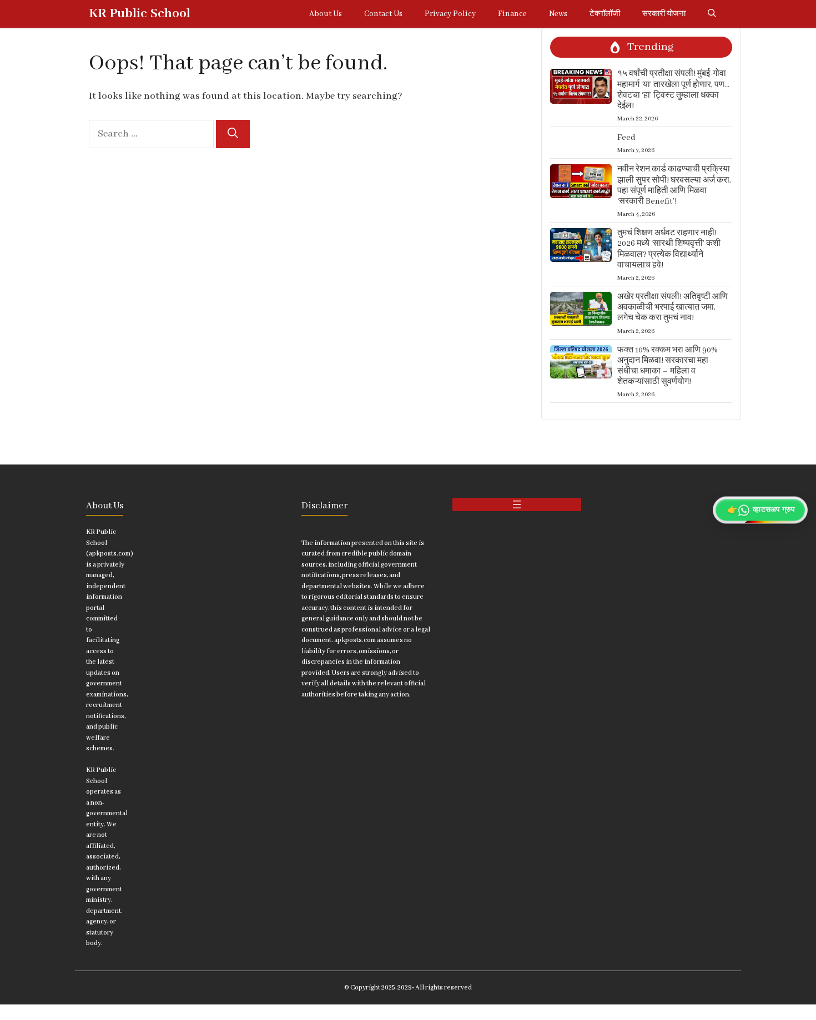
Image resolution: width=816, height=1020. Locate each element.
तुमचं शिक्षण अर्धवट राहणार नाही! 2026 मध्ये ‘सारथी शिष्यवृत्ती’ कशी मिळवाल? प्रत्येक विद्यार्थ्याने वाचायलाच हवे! (669, 249)
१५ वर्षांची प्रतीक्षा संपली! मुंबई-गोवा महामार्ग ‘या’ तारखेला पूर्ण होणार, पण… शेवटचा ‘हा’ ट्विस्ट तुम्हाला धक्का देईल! (673, 90)
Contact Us (383, 14)
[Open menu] (516, 504)
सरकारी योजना (664, 14)
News (558, 14)
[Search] (233, 134)
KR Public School (139, 14)
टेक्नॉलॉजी (605, 14)
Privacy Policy (450, 14)
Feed (626, 138)
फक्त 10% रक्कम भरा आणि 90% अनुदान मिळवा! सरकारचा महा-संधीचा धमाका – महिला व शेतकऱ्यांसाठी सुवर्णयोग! (667, 366)
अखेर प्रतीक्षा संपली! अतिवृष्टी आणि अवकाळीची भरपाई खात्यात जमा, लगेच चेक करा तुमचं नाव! (672, 307)
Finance (512, 14)
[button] (712, 14)
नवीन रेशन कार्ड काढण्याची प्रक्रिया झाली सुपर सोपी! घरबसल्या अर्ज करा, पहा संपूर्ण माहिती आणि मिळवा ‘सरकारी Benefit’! (674, 185)
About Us (325, 14)
